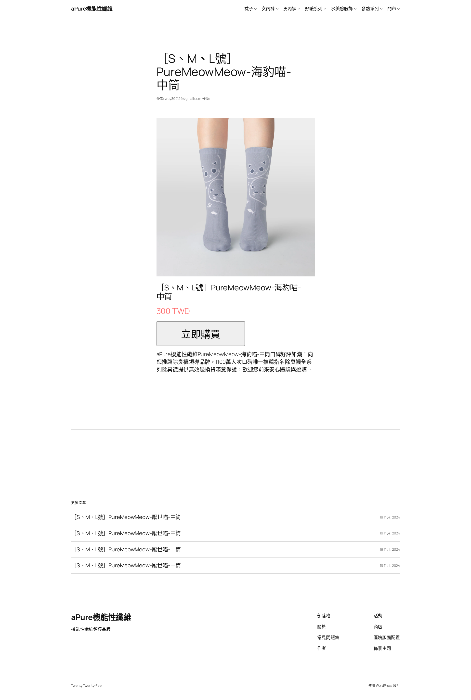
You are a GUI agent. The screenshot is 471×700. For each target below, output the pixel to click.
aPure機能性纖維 (91, 8)
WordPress (384, 685)
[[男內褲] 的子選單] (299, 8)
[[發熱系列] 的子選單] (381, 8)
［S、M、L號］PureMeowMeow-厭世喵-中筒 (126, 517)
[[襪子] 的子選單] (255, 8)
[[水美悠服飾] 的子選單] (355, 8)
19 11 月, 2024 (390, 517)
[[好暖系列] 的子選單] (325, 8)
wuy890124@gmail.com (183, 98)
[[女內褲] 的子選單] (277, 8)
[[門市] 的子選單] (398, 8)
